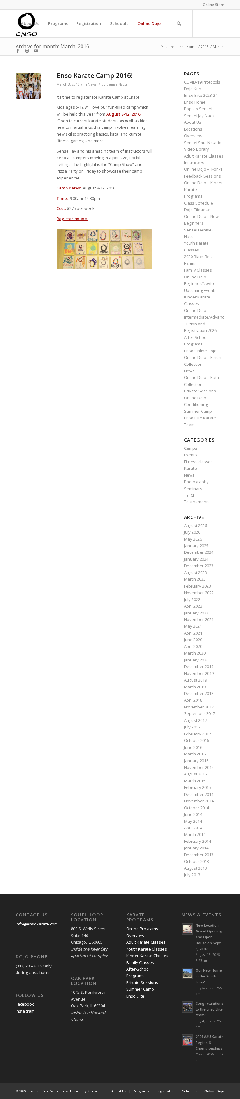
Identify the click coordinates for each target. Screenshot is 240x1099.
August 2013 (195, 868)
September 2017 (199, 713)
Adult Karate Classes (203, 156)
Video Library (196, 149)
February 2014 (197, 841)
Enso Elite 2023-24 (201, 95)
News (92, 84)
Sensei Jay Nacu (199, 115)
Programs (193, 196)
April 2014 (193, 828)
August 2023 (195, 572)
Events (190, 455)
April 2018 (193, 700)
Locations (193, 129)
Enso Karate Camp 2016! (94, 75)
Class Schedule (198, 203)
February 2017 (197, 734)
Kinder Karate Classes (147, 955)
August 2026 (195, 525)
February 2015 (197, 787)
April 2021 (193, 633)
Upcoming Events (200, 290)
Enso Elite (135, 996)
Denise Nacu (116, 84)
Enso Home (195, 102)
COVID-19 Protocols (202, 82)
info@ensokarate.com (37, 924)
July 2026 (192, 532)
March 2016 (195, 754)
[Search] (179, 23)
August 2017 (195, 720)
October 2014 (196, 808)
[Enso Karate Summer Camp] (28, 86)
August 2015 (195, 774)
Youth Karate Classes (146, 949)
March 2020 (195, 653)
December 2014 (198, 794)
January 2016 (196, 761)
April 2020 (193, 646)
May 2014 (193, 821)
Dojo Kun (192, 88)
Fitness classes (198, 461)
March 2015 (195, 781)
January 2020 (196, 660)
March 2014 (195, 834)
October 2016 (196, 740)
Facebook (25, 1004)
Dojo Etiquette (197, 209)
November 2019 (199, 673)
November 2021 (199, 619)
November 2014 (199, 801)
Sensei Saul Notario (203, 142)
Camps (190, 448)
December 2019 (198, 666)
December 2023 (198, 565)
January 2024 (196, 559)
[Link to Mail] (36, 50)
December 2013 (198, 855)
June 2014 (193, 814)
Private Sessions (200, 391)
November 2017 (199, 707)
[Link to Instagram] (27, 50)
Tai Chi (190, 495)
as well (126, 120)
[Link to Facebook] (17, 50)
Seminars (193, 488)
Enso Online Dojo (200, 351)
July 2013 (192, 875)
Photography (196, 482)
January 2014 (196, 848)
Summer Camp (198, 411)
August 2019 (195, 680)
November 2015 (199, 767)
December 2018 (198, 693)
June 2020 (193, 639)
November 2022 (199, 592)
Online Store (213, 4)
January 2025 (196, 545)
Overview (193, 135)
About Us (192, 122)
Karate (190, 468)
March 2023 (195, 579)
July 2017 (192, 727)
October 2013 (196, 861)
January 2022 (196, 613)
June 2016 (193, 747)
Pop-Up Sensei (198, 108)
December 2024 (198, 552)
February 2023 (197, 586)
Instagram (25, 1011)
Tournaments (197, 502)
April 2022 (193, 606)
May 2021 (193, 626)
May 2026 (193, 539)
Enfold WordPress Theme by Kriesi (68, 1091)
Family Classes (198, 270)
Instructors (194, 162)
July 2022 (192, 599)
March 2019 (195, 687)
